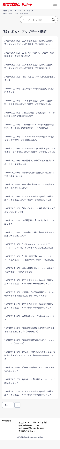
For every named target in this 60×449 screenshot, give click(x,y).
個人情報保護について (29, 425)
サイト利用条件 (40, 422)
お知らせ (30, 10)
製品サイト (23, 422)
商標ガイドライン (27, 431)
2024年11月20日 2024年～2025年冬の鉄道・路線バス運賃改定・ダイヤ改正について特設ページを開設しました (30, 355)
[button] (55, 4)
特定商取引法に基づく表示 (31, 428)
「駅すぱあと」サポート (11, 10)
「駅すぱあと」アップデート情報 (15, 13)
